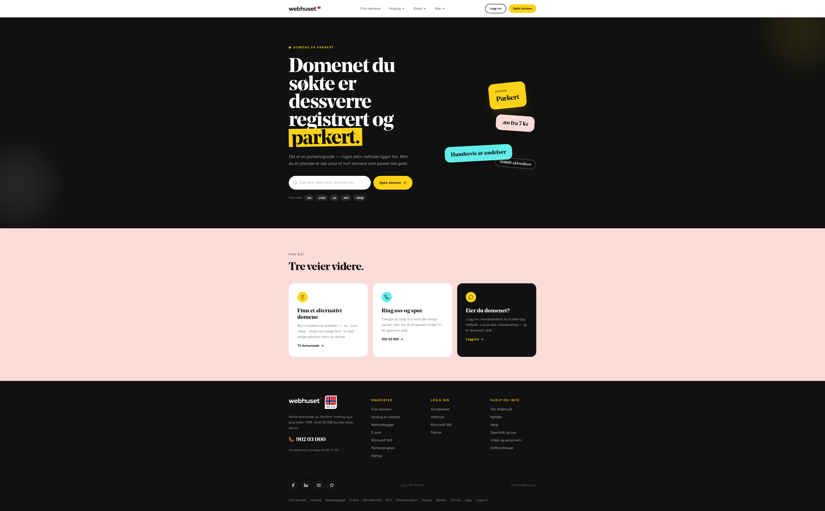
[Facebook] (293, 485)
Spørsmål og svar (503, 432)
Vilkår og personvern (506, 440)
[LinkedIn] (306, 485)
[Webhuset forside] (305, 8)
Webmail (437, 417)
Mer (438, 8)
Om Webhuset (501, 409)
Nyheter (496, 417)
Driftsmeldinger (502, 448)
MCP (389, 500)
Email (418, 8)
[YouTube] (319, 485)
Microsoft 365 (381, 440)
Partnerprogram (383, 448)
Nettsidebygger (382, 425)
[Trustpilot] (331, 485)
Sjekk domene (522, 8)
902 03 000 (390, 339)
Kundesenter (440, 409)
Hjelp (494, 425)
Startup (376, 455)
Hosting (395, 8)
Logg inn (495, 8)
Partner (436, 432)
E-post (376, 432)
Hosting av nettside (385, 417)
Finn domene (370, 8)
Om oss (456, 500)
